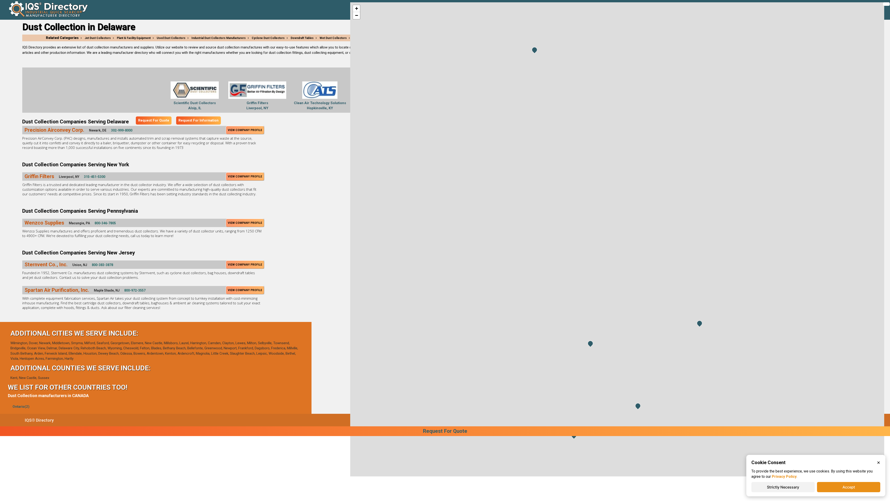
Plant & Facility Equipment (134, 38)
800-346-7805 (105, 223)
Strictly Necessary (783, 487)
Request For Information (198, 120)
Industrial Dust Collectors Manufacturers (218, 38)
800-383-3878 (102, 265)
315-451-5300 (94, 177)
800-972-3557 (135, 290)
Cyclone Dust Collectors (268, 38)
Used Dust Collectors (171, 38)
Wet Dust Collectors (333, 38)
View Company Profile (245, 130)
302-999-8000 (121, 130)
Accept (848, 487)
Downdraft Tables (302, 38)
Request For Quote (153, 120)
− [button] (356, 15)
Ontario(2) (21, 407)
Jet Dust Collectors (98, 38)
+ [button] (356, 8)
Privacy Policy (784, 476)
